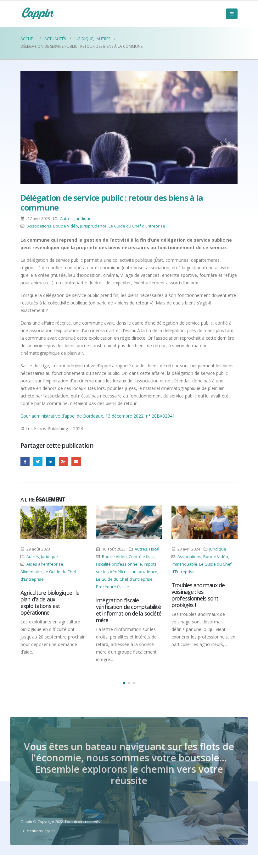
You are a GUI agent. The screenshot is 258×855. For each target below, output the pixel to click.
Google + (63, 461)
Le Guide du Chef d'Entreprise (137, 226)
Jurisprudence (93, 226)
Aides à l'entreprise (44, 564)
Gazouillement (37, 461)
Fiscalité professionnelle (119, 564)
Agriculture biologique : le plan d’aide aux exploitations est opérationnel (49, 602)
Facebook (25, 461)
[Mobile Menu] (232, 13)
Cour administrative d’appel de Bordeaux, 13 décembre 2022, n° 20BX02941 (97, 416)
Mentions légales (40, 830)
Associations (39, 226)
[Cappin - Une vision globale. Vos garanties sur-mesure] (37, 13)
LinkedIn (50, 461)
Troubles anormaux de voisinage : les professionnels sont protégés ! (198, 595)
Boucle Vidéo (65, 226)
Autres (66, 218)
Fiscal (154, 549)
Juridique (83, 218)
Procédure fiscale (112, 586)
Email (76, 461)
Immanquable (184, 564)
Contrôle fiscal (142, 556)
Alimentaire (31, 571)
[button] (123, 683)
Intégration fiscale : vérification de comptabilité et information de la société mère (129, 610)
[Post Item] (53, 523)
